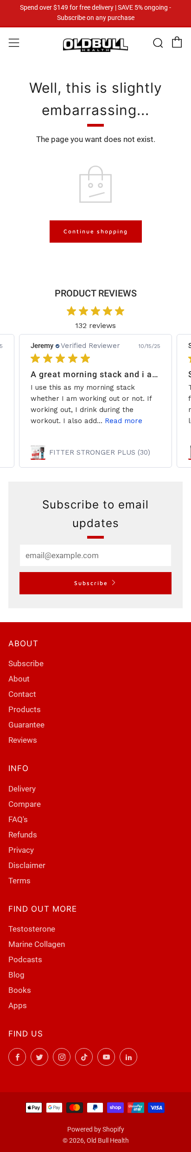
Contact (22, 694)
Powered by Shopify (95, 1129)
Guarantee (26, 724)
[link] (95, 452)
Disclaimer (26, 865)
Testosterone (31, 928)
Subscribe (91, 582)
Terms (19, 880)
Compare (24, 804)
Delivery (22, 788)
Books (19, 990)
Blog (16, 974)
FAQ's (18, 819)
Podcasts (25, 959)
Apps (17, 1005)
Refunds (22, 834)
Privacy (21, 850)
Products (24, 709)
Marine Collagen (36, 944)
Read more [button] (123, 421)
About (19, 678)
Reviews (22, 740)
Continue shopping (96, 231)
